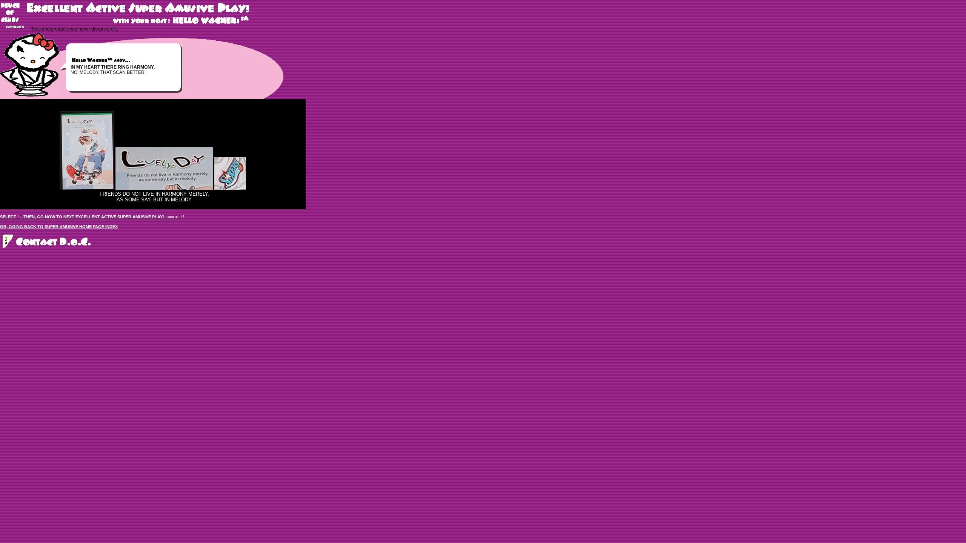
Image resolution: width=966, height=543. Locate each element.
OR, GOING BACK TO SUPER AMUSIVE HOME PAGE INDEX (59, 226)
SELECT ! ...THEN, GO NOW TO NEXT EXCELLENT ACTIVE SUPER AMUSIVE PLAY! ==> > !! (92, 217)
